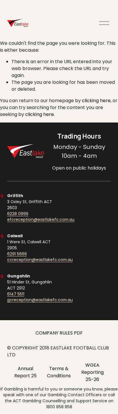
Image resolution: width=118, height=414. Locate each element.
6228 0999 (17, 214)
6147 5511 (15, 294)
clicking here (96, 100)
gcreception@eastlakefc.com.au (40, 300)
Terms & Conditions (59, 372)
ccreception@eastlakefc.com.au (40, 260)
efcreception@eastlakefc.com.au (40, 219)
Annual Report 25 (25, 372)
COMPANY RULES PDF (59, 333)
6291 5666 (17, 254)
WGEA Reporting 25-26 (92, 372)
